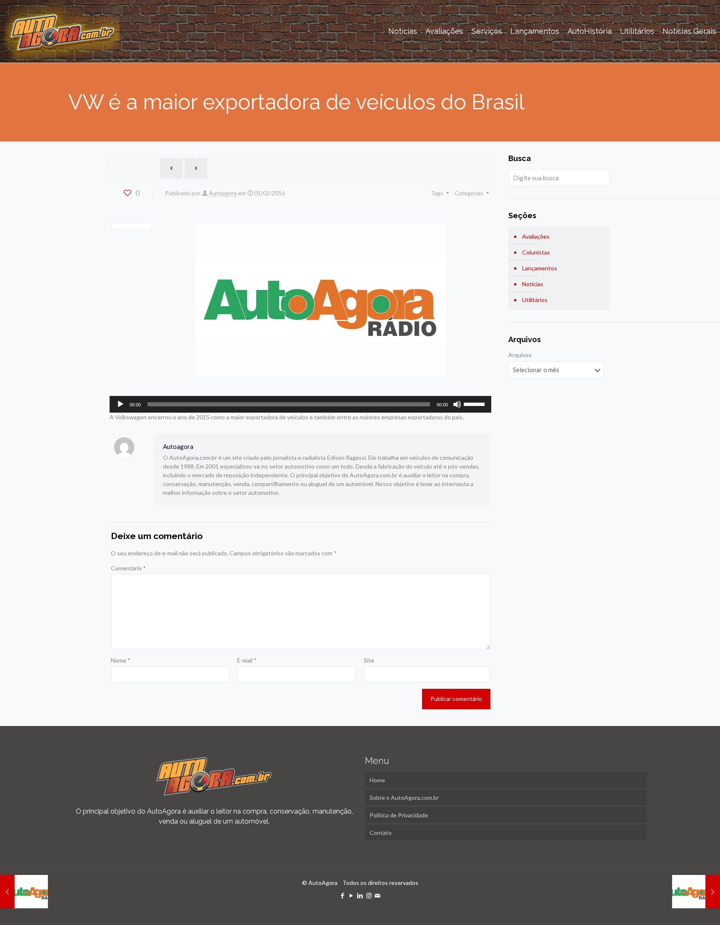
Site (369, 660)
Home (377, 780)
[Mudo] (457, 404)
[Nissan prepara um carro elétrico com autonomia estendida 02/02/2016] (696, 891)
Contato (381, 832)
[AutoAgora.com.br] (62, 31)
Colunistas (536, 252)
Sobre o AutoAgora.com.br (404, 797)
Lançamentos (539, 268)
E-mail (247, 660)
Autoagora (223, 193)
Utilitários (535, 299)
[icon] (378, 895)
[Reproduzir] (120, 404)
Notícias (532, 283)
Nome (120, 660)
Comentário (128, 568)
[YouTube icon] (351, 895)
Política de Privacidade (399, 815)
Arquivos (520, 354)
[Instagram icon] (369, 895)
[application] (300, 404)
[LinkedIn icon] (360, 895)
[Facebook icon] (343, 895)
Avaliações (536, 236)
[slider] (475, 403)
